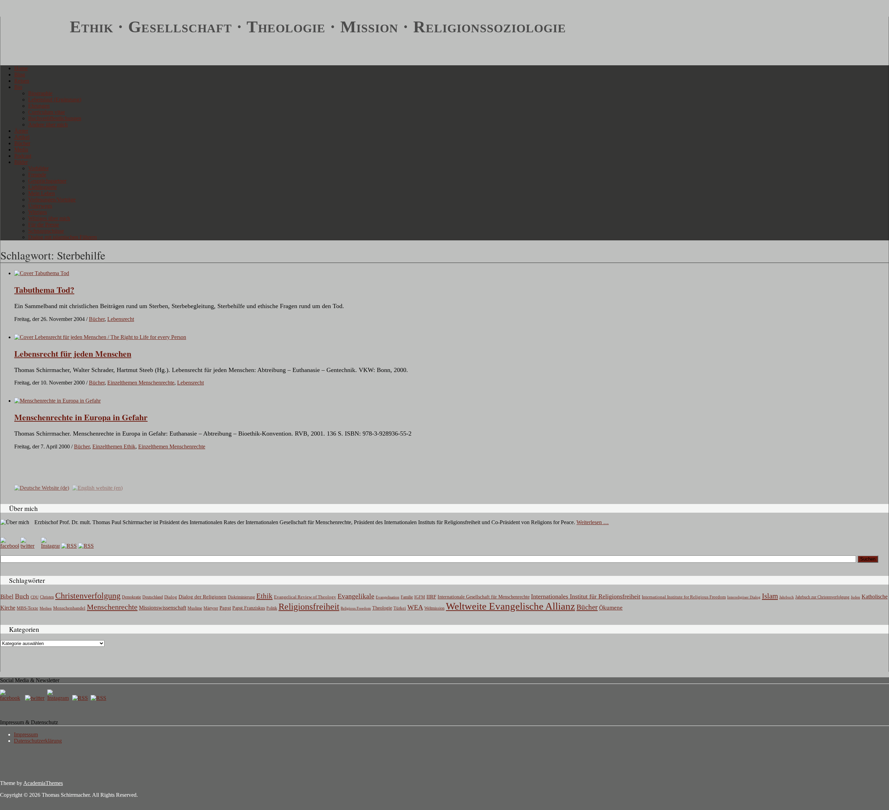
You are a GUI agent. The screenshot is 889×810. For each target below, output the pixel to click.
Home (21, 68)
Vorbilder (38, 168)
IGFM (419, 597)
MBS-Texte (27, 608)
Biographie (40, 93)
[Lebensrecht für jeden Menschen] (100, 337)
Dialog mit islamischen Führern (62, 237)
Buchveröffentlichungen (54, 118)
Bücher (22, 143)
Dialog (170, 597)
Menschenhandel (69, 608)
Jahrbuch (786, 597)
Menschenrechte (112, 607)
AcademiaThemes (43, 783)
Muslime (195, 608)
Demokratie (131, 597)
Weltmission (434, 608)
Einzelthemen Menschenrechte (140, 383)
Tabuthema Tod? (44, 289)
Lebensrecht (120, 319)
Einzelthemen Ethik (113, 446)
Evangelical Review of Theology (305, 597)
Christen (47, 597)
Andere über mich (48, 124)
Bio (18, 87)
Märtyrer (210, 608)
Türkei (399, 608)
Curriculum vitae (46, 112)
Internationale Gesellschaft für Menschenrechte (484, 597)
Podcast (22, 156)
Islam (770, 596)
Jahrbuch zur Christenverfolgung (822, 597)
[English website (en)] (97, 487)
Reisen (21, 81)
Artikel (22, 137)
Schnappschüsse (46, 231)
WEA (415, 607)
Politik (271, 608)
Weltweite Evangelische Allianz (510, 606)
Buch (22, 596)
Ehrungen (39, 106)
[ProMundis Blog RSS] (86, 546)
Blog (19, 74)
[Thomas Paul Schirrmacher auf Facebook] (9, 546)
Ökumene (611, 607)
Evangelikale (356, 596)
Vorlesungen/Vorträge (52, 199)
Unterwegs (40, 206)
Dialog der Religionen (202, 597)
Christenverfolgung (88, 595)
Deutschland (152, 597)
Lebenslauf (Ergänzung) (54, 99)
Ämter (21, 131)
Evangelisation (387, 597)
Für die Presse (43, 225)
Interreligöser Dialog (744, 597)
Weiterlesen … (592, 522)
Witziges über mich (49, 218)
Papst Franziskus (248, 608)
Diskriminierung (241, 597)
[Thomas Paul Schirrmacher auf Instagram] (50, 546)
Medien (46, 608)
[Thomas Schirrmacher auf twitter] (35, 698)
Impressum (26, 734)
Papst (225, 608)
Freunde (37, 174)
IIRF (431, 597)
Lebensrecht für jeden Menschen (72, 353)
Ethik (264, 596)
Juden (855, 597)
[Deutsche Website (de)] (41, 487)
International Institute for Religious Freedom (684, 597)
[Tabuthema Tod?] (41, 273)
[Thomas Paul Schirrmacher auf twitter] (29, 546)
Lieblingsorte (42, 187)
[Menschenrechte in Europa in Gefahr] (57, 401)
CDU (35, 597)
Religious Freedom (356, 608)
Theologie (382, 608)
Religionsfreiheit (309, 607)
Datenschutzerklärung (38, 741)
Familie (407, 597)
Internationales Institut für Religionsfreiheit (585, 596)
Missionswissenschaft (162, 608)
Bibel (7, 596)
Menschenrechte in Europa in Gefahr (81, 417)
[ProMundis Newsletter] (69, 546)
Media (21, 149)
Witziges (37, 212)
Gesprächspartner (47, 181)
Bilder (21, 162)
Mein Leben (41, 193)
